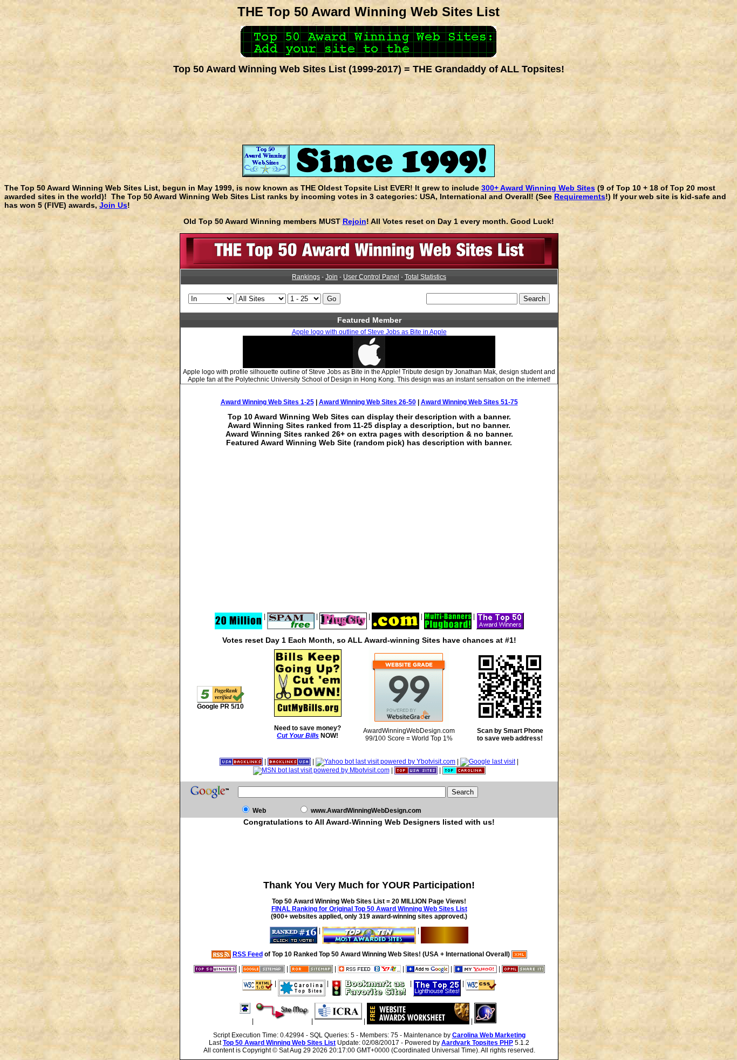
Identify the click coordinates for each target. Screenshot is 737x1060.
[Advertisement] (368, 105)
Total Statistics (425, 277)
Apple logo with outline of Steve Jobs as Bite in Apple (369, 332)
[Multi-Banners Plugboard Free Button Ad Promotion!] (448, 616)
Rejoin (354, 221)
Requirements (579, 196)
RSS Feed (248, 954)
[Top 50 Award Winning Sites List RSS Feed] (221, 954)
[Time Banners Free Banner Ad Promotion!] (395, 616)
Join (331, 277)
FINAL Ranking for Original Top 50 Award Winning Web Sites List (369, 909)
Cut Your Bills (298, 735)
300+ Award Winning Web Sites (538, 188)
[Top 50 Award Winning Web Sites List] (369, 266)
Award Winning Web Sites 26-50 (367, 402)
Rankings (306, 277)
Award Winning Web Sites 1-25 (267, 402)
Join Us (113, 205)
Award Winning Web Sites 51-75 (469, 402)
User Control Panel (371, 277)
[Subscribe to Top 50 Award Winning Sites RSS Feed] (369, 969)
